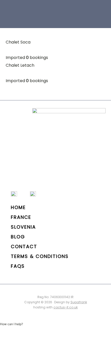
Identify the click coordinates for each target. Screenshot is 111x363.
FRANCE (21, 217)
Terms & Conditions (40, 256)
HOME (18, 207)
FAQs (18, 266)
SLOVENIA (23, 227)
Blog (18, 237)
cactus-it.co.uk (65, 307)
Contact (24, 246)
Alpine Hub (25, 12)
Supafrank (78, 302)
